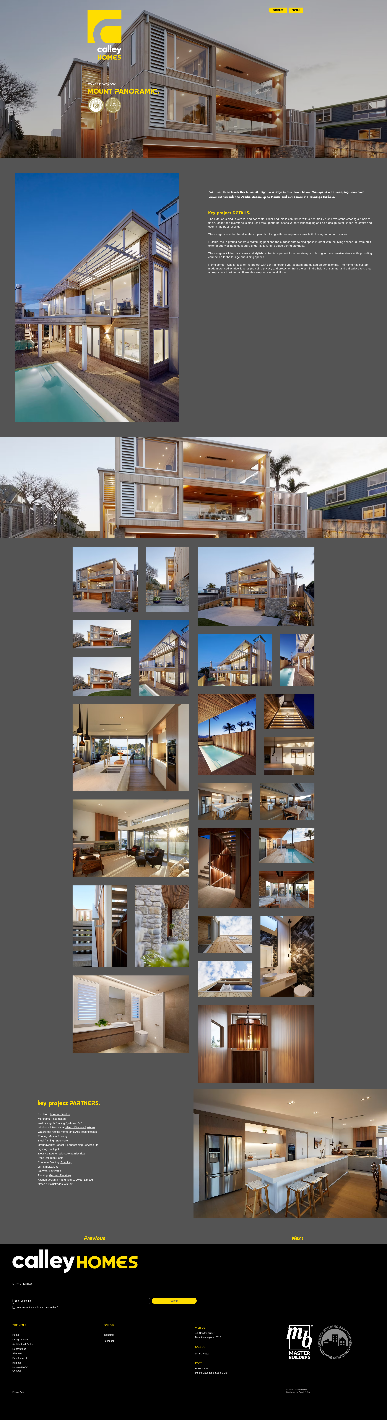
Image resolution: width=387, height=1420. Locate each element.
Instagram (109, 1335)
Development (19, 1358)
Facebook (109, 1341)
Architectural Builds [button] (22, 1344)
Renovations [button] (19, 1349)
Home (15, 1335)
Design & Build (20, 1339)
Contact (16, 1370)
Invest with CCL (20, 1367)
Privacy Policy (19, 1392)
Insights (16, 1363)
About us (17, 1353)
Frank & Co (304, 1392)
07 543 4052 (202, 1353)
